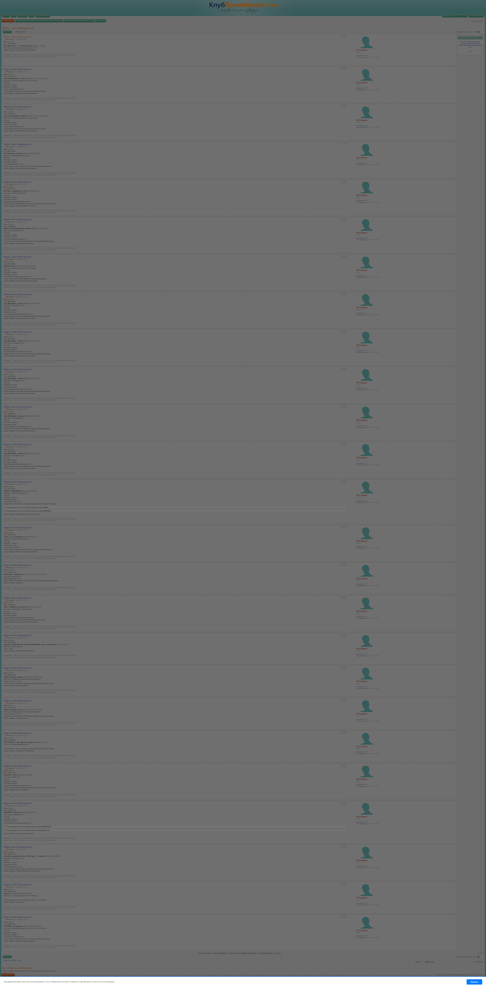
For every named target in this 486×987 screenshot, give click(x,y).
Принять (474, 982)
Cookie (46, 982)
